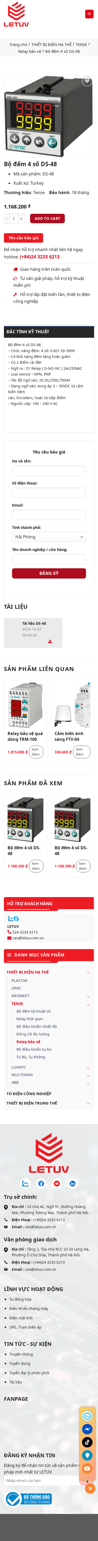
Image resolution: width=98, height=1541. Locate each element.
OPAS (16, 988)
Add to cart (47, 218)
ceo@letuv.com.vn (28, 937)
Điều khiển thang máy (28, 1308)
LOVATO (18, 1067)
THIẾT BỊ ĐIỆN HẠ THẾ (51, 44)
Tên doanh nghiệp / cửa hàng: (39, 549)
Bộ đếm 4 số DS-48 (24, 850)
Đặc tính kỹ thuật (28, 332)
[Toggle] (88, 972)
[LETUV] (16, 14)
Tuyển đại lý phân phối (29, 1372)
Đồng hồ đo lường (33, 1034)
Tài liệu (15, 1381)
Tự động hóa (20, 1299)
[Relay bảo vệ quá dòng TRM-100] (25, 705)
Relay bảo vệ (29, 51)
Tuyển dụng (19, 1363)
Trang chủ (18, 44)
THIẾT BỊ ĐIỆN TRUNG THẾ (32, 1103)
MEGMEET (20, 995)
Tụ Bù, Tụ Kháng (30, 1056)
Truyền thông (21, 1354)
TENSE (81, 44)
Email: (17, 505)
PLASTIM (19, 980)
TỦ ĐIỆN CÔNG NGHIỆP (29, 1093)
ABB (15, 1082)
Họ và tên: (21, 461)
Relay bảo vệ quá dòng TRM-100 (25, 736)
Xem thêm (35, 752)
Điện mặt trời (21, 1317)
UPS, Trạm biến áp (25, 1327)
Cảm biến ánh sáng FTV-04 (69, 736)
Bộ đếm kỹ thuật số (33, 1011)
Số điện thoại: (24, 483)
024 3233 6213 (25, 932)
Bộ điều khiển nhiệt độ (36, 1026)
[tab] (49, 332)
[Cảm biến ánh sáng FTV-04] (72, 705)
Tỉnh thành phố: (26, 527)
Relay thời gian (29, 1018)
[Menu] (89, 14)
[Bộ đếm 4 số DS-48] (25, 819)
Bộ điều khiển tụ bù (33, 1049)
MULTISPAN (22, 1074)
